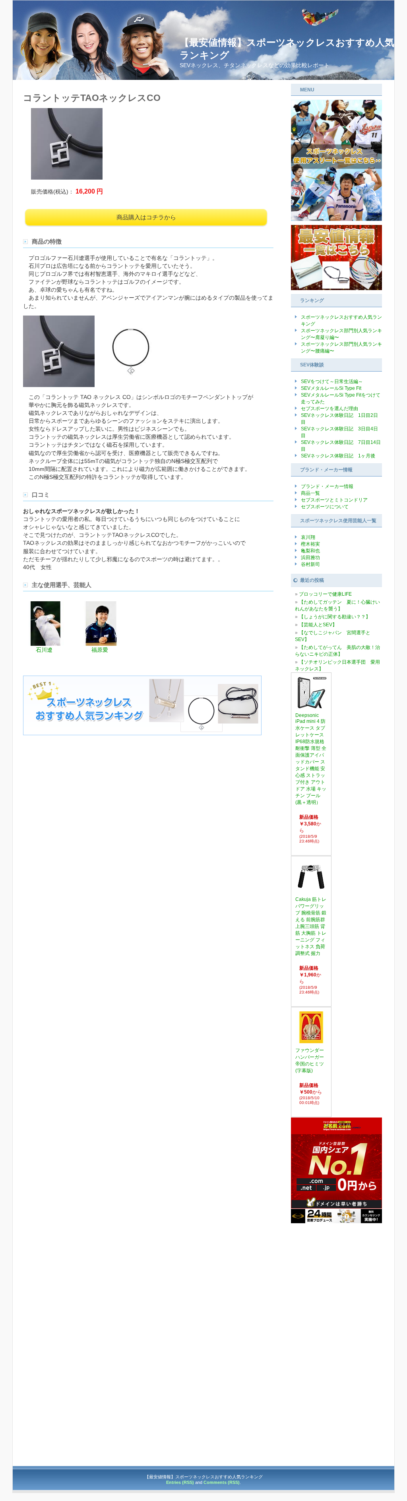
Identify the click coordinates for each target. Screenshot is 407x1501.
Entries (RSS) (180, 1482)
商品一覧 (310, 493)
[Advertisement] (336, 1343)
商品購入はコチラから (146, 217)
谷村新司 (310, 564)
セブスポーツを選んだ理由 (329, 408)
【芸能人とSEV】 (318, 625)
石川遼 (44, 650)
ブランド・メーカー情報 (327, 486)
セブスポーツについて (325, 506)
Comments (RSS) (222, 1482)
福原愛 (99, 650)
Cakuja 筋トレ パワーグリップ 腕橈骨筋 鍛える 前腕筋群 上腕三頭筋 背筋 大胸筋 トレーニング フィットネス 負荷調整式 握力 (310, 926)
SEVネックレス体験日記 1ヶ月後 (338, 456)
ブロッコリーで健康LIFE (325, 594)
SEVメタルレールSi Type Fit (331, 388)
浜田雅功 (310, 557)
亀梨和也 (310, 551)
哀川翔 (308, 537)
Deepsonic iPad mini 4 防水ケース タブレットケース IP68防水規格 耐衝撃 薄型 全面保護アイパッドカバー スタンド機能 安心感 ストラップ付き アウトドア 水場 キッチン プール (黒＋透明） (310, 759)
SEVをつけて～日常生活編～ (332, 381)
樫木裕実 (310, 544)
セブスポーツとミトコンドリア (334, 500)
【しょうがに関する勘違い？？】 (334, 617)
